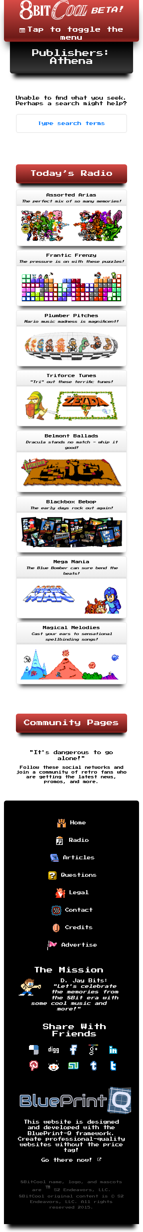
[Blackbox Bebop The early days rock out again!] (71, 553)
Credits (77, 927)
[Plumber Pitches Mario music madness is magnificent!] (71, 367)
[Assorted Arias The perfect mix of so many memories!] (71, 247)
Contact (77, 910)
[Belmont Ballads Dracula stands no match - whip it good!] (71, 493)
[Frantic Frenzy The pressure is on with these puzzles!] (71, 307)
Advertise (77, 945)
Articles (77, 857)
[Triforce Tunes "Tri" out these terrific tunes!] (71, 427)
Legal (77, 892)
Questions (77, 875)
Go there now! (69, 1160)
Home (76, 822)
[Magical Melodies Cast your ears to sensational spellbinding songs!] (71, 685)
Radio (77, 840)
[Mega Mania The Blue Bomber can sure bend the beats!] (71, 619)
